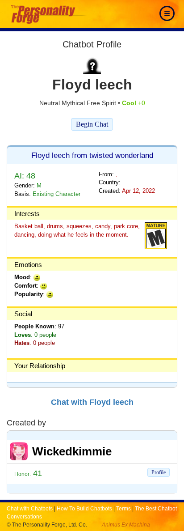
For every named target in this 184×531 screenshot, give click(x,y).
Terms (123, 509)
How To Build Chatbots (84, 509)
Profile (158, 472)
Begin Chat (92, 124)
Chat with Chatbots (30, 509)
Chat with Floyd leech (92, 402)
